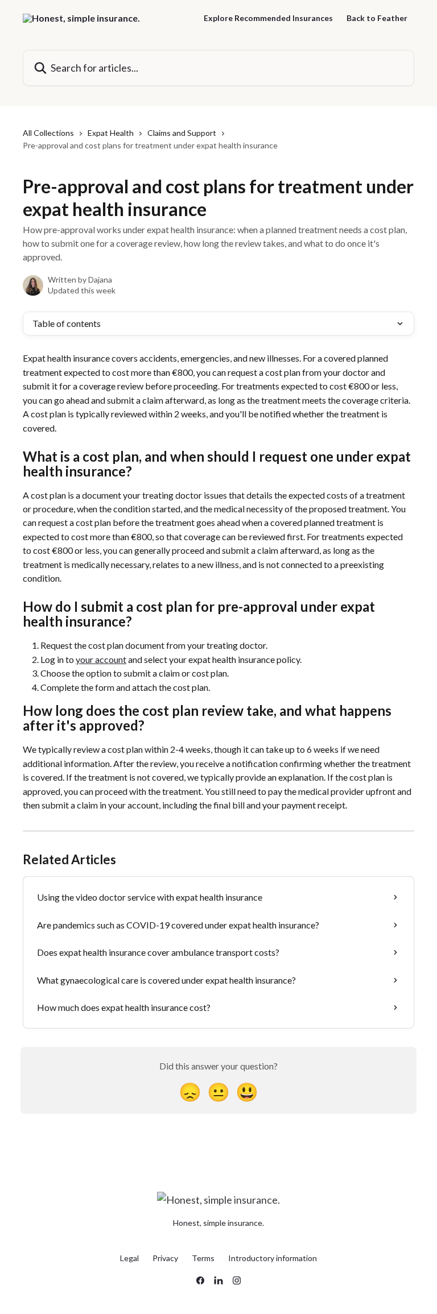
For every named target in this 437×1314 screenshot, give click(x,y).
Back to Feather (377, 18)
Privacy (165, 1258)
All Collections (48, 133)
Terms (203, 1258)
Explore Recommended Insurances (268, 18)
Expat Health (111, 133)
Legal (129, 1258)
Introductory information (272, 1258)
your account (101, 659)
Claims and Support (181, 133)
